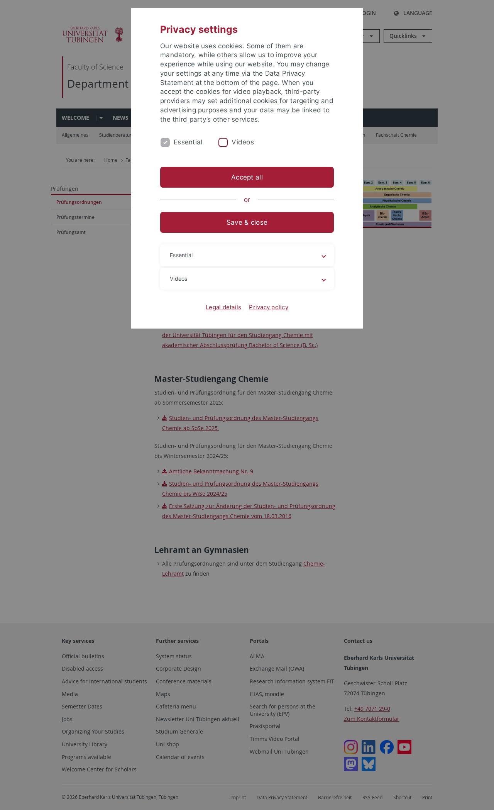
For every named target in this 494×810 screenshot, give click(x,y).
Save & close (247, 222)
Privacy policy (268, 307)
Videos (243, 142)
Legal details (223, 307)
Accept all (247, 177)
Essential (188, 142)
